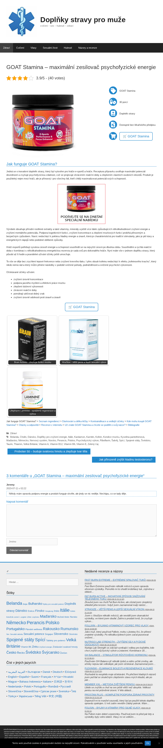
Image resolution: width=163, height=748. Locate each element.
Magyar (12, 681)
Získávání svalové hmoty (65, 647)
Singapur (49, 634)
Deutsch (58, 671)
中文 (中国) (55, 696)
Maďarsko (11, 440)
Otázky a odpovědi (29, 425)
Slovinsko (73, 634)
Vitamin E (81, 444)
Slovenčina (14, 691)
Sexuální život (50, 47)
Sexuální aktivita (16, 634)
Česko (11, 652)
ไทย (73, 691)
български (34, 671)
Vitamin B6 (69, 444)
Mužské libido (63, 617)
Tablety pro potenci (55, 640)
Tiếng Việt (40, 696)
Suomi (35, 676)
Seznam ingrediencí (49, 421)
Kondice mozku (111, 437)
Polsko (71, 440)
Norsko (52, 440)
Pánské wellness (33, 629)
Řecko (21, 652)
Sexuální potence (34, 633)
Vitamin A (44, 444)
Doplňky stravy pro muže (83, 20)
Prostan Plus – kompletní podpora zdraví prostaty (119, 694)
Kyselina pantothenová (132, 437)
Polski (27, 686)
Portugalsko (15, 629)
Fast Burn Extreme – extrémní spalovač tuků (115, 580)
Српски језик (48, 691)
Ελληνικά (70, 671)
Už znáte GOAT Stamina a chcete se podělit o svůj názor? (95, 425)
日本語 (58, 681)
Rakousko (51, 629)
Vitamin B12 (56, 444)
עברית (57, 676)
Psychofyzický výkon (87, 440)
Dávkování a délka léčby (75, 421)
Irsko (56, 611)
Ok (147, 743)
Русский (65, 686)
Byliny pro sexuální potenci (53, 604)
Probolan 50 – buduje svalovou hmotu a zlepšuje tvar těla (50, 451)
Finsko (39, 610)
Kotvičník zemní (12, 617)
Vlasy (33, 47)
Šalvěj (114, 440)
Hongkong (49, 611)
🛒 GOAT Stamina (136, 136)
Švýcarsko (50, 652)
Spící (121, 440)
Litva (29, 617)
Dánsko (32, 437)
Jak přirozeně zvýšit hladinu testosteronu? (125, 459)
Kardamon (79, 437)
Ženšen (63, 653)
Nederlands (15, 686)
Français (46, 676)
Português (40, 686)
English (12, 676)
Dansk (46, 671)
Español (24, 676)
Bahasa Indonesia (30, 681)
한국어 (68, 681)
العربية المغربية (16, 671)
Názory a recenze (87, 47)
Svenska (64, 691)
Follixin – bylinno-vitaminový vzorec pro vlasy (117, 625)
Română (53, 686)
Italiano (47, 681)
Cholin (23, 437)
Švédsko (145, 440)
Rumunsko (69, 629)
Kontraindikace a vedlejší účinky (107, 421)
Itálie (70, 437)
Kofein (98, 437)
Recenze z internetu (51, 425)
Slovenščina (31, 691)
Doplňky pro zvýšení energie (52, 437)
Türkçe (12, 696)
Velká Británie (30, 444)
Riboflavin (105, 440)
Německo (23, 440)
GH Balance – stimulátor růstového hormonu (116, 655)
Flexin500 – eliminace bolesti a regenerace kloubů (119, 668)
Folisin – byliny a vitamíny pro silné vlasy (112, 707)
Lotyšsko (35, 617)
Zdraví (6, 47)
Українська (25, 696)
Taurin (9, 444)
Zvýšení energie (45, 647)
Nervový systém (38, 440)
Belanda (14, 437)
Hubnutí (68, 47)
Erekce (31, 611)
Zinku (35, 646)
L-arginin (23, 617)
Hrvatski (68, 676)
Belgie (25, 604)
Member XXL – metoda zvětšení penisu (110, 684)
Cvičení (20, 47)
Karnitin (90, 437)
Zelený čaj (93, 444)
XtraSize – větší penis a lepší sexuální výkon (114, 609)
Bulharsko (35, 603)
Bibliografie (133, 425)
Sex (7, 634)
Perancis (62, 440)
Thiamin (18, 444)
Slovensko (61, 633)
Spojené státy (133, 440)
